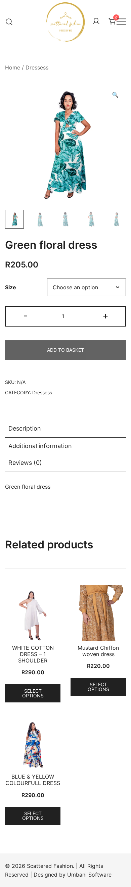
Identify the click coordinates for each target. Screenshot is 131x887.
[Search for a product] (9, 21)
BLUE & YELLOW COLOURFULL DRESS (32, 779)
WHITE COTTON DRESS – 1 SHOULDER (33, 654)
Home (12, 67)
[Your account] (96, 21)
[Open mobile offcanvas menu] (121, 21)
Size (10, 287)
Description (24, 428)
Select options (33, 693)
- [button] (26, 315)
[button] (115, 94)
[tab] (65, 429)
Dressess (37, 67)
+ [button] (105, 315)
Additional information (40, 445)
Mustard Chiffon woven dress (98, 650)
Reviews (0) (25, 462)
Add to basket (65, 350)
